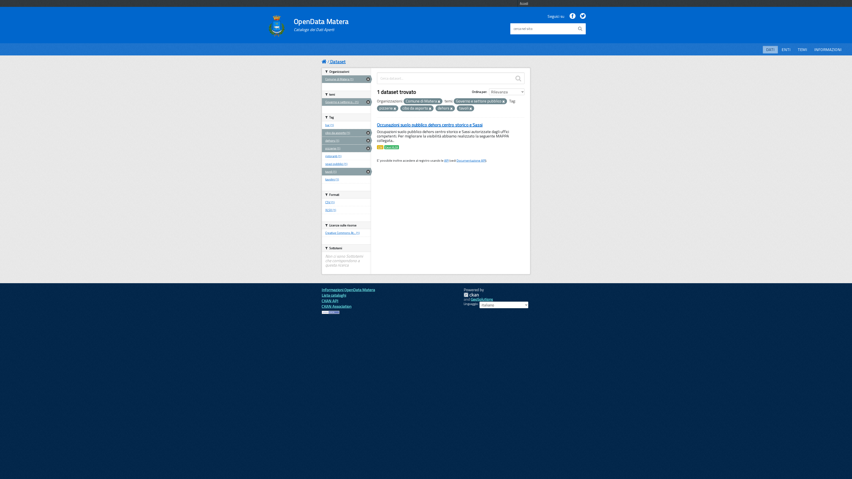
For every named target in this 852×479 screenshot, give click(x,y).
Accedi (524, 3)
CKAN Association (336, 306)
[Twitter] (583, 16)
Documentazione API (471, 160)
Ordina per (479, 91)
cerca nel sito (523, 29)
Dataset (338, 61)
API (446, 160)
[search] (518, 78)
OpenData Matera (321, 25)
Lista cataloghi (334, 295)
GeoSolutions (482, 299)
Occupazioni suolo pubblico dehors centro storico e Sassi (430, 124)
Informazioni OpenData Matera (348, 290)
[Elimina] (439, 101)
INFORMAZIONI (828, 50)
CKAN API (330, 301)
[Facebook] (572, 16)
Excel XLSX (391, 147)
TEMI (802, 50)
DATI (770, 50)
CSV (380, 147)
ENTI (786, 50)
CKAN (471, 295)
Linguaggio (471, 304)
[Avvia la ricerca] (580, 28)
